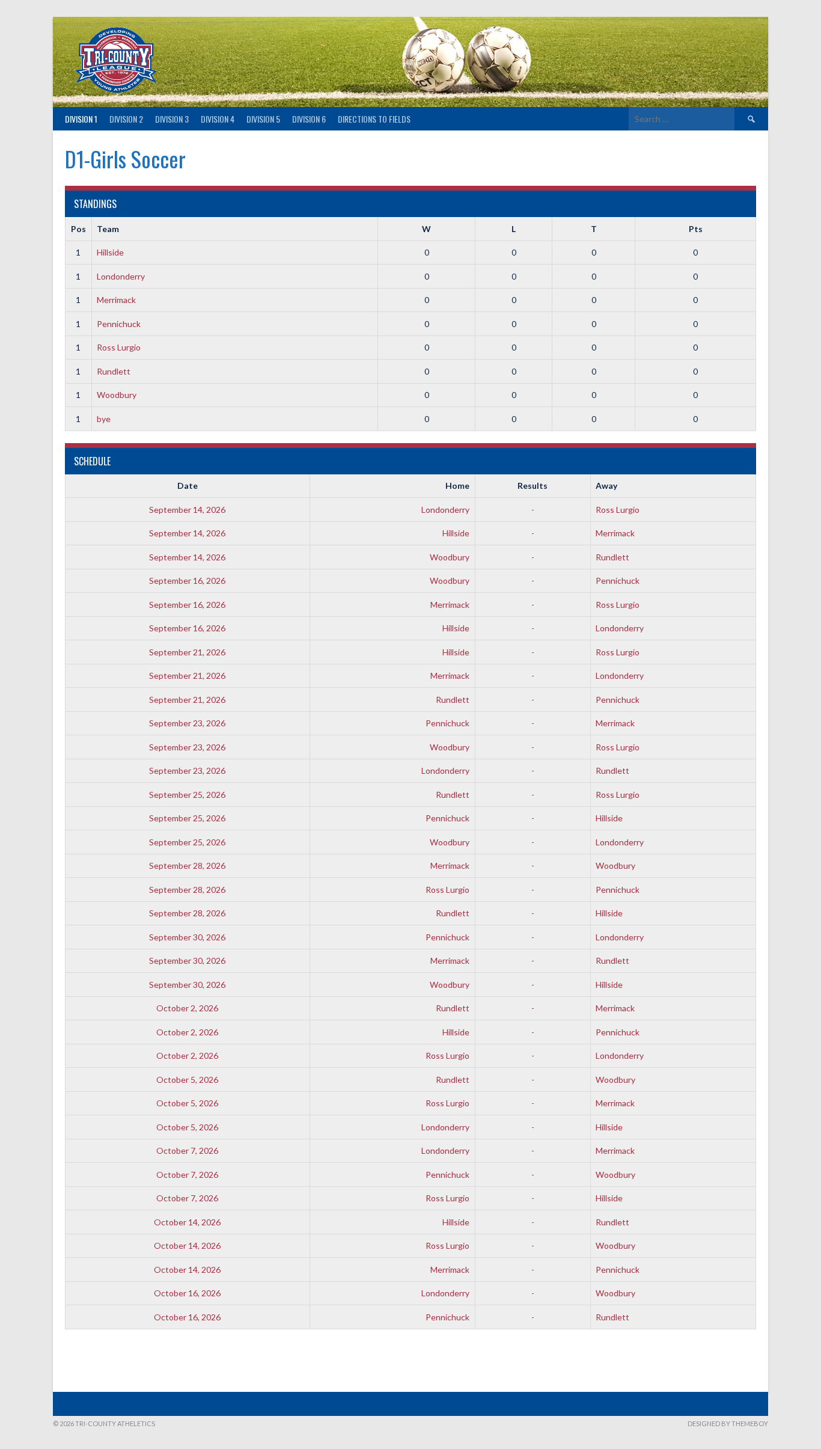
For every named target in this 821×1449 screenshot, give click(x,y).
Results (532, 485)
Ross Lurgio (119, 347)
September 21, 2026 (187, 652)
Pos (78, 229)
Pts (696, 229)
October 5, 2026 (187, 1079)
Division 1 (81, 118)
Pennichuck (119, 324)
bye (104, 419)
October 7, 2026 (187, 1150)
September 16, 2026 (187, 580)
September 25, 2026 (187, 794)
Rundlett (113, 371)
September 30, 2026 (187, 937)
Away (606, 485)
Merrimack (116, 300)
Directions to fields (374, 118)
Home (457, 485)
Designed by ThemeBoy (728, 1423)
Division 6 (309, 118)
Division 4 (217, 118)
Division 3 (172, 118)
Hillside (110, 252)
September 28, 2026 (187, 865)
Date (187, 485)
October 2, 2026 (187, 1008)
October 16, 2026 (187, 1293)
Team (108, 229)
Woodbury (116, 395)
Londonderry (121, 276)
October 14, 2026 (187, 1222)
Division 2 (126, 118)
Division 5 (263, 118)
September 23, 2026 (187, 723)
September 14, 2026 (187, 509)
